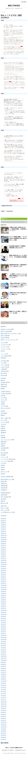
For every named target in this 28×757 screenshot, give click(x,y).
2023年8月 (3, 593)
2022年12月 (4, 610)
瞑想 (2, 455)
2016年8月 (3, 710)
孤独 (2, 380)
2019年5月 (3, 676)
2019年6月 (3, 674)
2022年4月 (3, 626)
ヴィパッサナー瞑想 (6, 461)
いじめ (2, 362)
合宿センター (4, 471)
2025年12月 (4, 535)
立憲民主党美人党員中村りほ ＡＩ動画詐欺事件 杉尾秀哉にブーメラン (18, 229)
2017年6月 (3, 689)
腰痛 (2, 388)
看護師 (2, 430)
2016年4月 (3, 718)
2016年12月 (4, 701)
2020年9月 (3, 662)
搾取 (2, 501)
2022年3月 (3, 629)
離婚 (2, 415)
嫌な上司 (3, 373)
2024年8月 (3, 568)
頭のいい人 (3, 508)
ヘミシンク (3, 353)
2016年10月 (4, 706)
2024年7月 (3, 570)
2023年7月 (3, 595)
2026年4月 (3, 526)
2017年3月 (3, 695)
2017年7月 (3, 687)
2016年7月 (3, 712)
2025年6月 (3, 547)
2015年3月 (3, 739)
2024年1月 (3, 583)
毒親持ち (3, 384)
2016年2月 (3, 720)
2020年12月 (4, 656)
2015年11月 (4, 724)
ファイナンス (4, 346)
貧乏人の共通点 (4, 496)
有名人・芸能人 (4, 418)
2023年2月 (3, 606)
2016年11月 (4, 704)
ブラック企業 (4, 365)
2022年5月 (3, 624)
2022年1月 (3, 633)
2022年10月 (4, 614)
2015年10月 (4, 726)
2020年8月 (3, 664)
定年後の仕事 (4, 382)
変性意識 (3, 485)
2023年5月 (3, 599)
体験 (2, 465)
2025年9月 (3, 541)
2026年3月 (3, 529)
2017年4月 (3, 693)
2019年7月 (3, 672)
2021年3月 (3, 649)
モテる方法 (3, 406)
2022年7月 (3, 620)
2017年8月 (3, 685)
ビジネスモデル (4, 344)
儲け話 (2, 499)
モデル (2, 424)
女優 (2, 428)
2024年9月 (3, 566)
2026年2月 (3, 531)
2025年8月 (3, 543)
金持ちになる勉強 (5, 331)
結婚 (2, 411)
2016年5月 (3, 716)
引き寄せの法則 (4, 393)
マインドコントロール (6, 439)
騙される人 (3, 503)
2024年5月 (3, 574)
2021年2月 (3, 651)
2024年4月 (3, 576)
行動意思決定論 (4, 492)
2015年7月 (3, 733)
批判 (2, 473)
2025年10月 (4, 539)
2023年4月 (3, 601)
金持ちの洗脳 (4, 335)
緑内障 (2, 358)
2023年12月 (4, 585)
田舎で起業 (3, 452)
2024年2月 (3, 581)
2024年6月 (3, 572)
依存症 (2, 378)
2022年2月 (3, 631)
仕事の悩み (3, 371)
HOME (2, 12)
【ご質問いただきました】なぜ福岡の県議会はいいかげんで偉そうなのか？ (18, 275)
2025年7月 (3, 545)
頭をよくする (4, 510)
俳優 (2, 426)
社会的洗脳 (3, 448)
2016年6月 (3, 714)
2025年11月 (4, 537)
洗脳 (2, 437)
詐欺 (2, 450)
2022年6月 (3, 622)
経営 (2, 350)
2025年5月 (3, 549)
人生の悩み (3, 360)
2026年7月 (3, 520)
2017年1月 (3, 699)
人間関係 (3, 369)
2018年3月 (3, 679)
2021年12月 (4, 635)
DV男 (2, 395)
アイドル (3, 420)
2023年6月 (3, 597)
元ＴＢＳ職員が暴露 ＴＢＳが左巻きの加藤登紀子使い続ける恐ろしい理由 (18, 238)
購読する (4, 218)
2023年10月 (4, 589)
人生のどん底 (4, 367)
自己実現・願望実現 (6, 476)
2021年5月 (3, 645)
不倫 (2, 401)
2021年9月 (3, 641)
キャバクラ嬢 (4, 422)
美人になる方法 (4, 408)
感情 (2, 445)
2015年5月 (3, 735)
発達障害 (3, 386)
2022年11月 (4, 612)
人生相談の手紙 (4, 391)
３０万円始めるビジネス (7, 512)
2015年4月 (3, 737)
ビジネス (3, 342)
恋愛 (2, 404)
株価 (2, 435)
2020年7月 (3, 666)
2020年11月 (4, 658)
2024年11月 (4, 562)
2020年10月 (4, 660)
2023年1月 (3, 608)
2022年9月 (3, 616)
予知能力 (3, 483)
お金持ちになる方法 (6, 329)
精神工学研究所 (14, 6)
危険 (2, 469)
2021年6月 (3, 643)
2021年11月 (4, 637)
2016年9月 (3, 708)
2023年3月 (3, 604)
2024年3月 (3, 579)
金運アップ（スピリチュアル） (8, 339)
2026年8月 (3, 518)
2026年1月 (3, 533)
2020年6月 (3, 668)
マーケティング (4, 348)
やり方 (2, 463)
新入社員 (3, 375)
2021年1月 (3, 654)
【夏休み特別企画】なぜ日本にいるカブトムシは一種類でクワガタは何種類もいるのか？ (18, 285)
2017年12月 (4, 681)
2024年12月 (4, 560)
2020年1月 (3, 670)
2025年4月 (3, 551)
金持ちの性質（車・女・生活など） (9, 333)
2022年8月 (3, 618)
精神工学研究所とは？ (6, 479)
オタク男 (3, 397)
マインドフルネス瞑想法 (7, 459)
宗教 (2, 443)
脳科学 (2, 481)
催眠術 (2, 441)
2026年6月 (3, 522)
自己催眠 (3, 489)
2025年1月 (3, 558)
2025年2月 (3, 556)
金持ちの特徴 (4, 337)
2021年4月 (3, 647)
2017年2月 (3, 697)
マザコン (3, 399)
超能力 (2, 506)
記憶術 (2, 494)
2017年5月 (3, 691)
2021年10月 (4, 639)
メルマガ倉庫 (4, 355)
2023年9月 (3, 591)
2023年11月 (4, 587)
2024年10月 (4, 564)
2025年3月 (3, 554)
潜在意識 (3, 487)
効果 (2, 467)
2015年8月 (3, 731)
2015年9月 (3, 729)
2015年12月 (4, 722)
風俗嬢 (2, 432)
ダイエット (3, 457)
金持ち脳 (3, 413)
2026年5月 (3, 524)
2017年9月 (3, 683)
